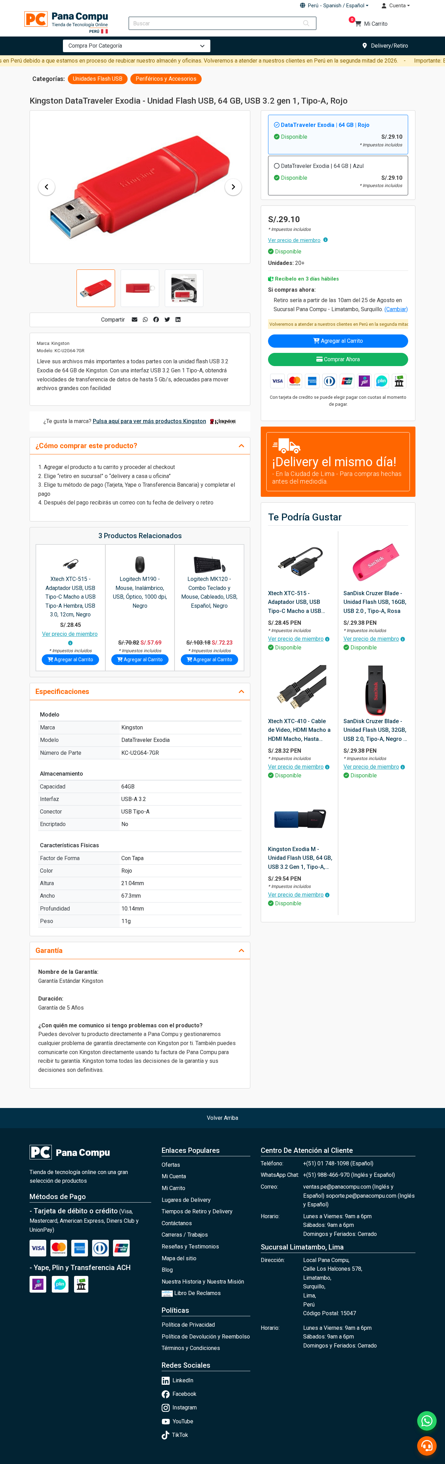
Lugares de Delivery (186, 1200)
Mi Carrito (173, 1188)
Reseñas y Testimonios (190, 1246)
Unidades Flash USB (97, 78)
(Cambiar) (396, 309)
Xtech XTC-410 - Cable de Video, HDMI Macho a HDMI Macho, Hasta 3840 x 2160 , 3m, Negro (299, 731)
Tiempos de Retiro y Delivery (197, 1211)
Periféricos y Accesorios (166, 78)
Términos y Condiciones (191, 1348)
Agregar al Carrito (341, 341)
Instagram (184, 1407)
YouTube (183, 1421)
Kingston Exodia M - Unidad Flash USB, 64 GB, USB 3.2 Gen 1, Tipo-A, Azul (300, 859)
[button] (334, 5)
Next (233, 187)
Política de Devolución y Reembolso (206, 1336)
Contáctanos (177, 1223)
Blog (167, 1270)
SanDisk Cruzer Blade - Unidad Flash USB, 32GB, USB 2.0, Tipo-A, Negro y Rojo (374, 731)
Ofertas (171, 1165)
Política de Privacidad (188, 1324)
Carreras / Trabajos (185, 1234)
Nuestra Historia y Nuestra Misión (203, 1281)
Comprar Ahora (341, 359)
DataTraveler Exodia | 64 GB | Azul (322, 166)
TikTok (180, 1435)
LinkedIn (182, 1380)
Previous (46, 187)
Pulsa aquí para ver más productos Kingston (149, 421)
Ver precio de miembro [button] (294, 240)
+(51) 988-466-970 (327, 1175)
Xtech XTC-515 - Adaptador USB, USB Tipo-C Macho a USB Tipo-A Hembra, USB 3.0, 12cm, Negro (71, 597)
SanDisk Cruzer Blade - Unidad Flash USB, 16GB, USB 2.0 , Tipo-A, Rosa (374, 602)
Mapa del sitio (179, 1258)
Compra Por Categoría (95, 45)
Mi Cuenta (174, 1176)
